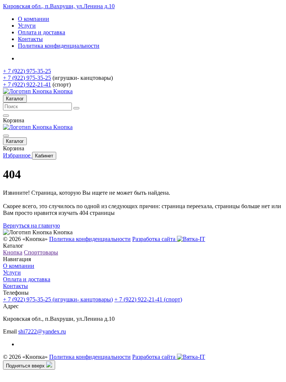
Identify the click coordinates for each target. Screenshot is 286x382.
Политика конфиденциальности (58, 46)
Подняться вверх (26, 366)
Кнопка (12, 252)
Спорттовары (41, 252)
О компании (33, 19)
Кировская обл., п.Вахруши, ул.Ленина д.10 (59, 6)
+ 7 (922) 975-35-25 (27, 71)
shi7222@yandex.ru (42, 331)
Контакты (30, 39)
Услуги (27, 25)
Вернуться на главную (31, 225)
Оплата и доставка (41, 32)
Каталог (15, 98)
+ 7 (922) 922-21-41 (27, 84)
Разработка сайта (154, 239)
